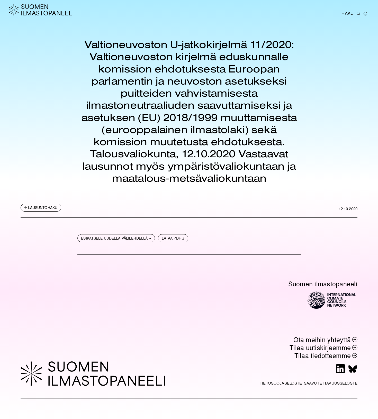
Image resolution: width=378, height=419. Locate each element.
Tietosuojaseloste (281, 383)
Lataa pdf (171, 238)
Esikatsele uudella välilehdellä (114, 238)
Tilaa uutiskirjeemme (320, 347)
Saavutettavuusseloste (330, 383)
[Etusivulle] (45, 9)
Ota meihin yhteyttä (322, 339)
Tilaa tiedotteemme (322, 355)
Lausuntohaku (43, 207)
